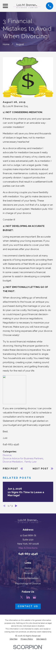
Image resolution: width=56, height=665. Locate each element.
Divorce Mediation (13, 461)
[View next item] (16, 506)
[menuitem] (13, 639)
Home (28, 568)
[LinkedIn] (28, 597)
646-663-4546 (11, 444)
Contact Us (28, 606)
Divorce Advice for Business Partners (23, 458)
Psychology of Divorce (28, 583)
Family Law (31, 461)
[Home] (27, 6)
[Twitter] (21, 597)
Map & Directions (28, 548)
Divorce (7, 455)
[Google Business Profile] (34, 597)
